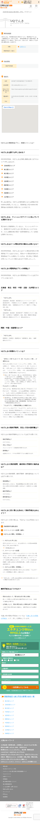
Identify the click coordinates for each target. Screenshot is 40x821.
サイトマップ (6, 791)
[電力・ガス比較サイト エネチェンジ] (6, 7)
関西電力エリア (9, 719)
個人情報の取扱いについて (17, 690)
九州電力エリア (9, 730)
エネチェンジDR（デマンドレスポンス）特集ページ (14, 759)
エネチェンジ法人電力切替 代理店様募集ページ (15, 771)
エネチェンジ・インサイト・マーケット (11, 761)
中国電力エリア (9, 722)
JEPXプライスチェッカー (31, 754)
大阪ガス (3, 757)
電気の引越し (34, 757)
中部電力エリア (9, 712)
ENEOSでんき (23, 747)
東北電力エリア (9, 708)
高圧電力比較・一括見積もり (15, 745)
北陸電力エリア (9, 715)
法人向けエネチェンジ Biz (9, 768)
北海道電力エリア (10, 704)
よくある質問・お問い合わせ (10, 786)
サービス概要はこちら (19, 637)
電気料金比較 (30, 749)
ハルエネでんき (5, 752)
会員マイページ (7, 776)
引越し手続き (27, 757)
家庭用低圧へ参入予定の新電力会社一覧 (19, 696)
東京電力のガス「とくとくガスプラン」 (11, 749)
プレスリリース (7, 774)
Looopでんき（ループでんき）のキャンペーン (12, 754)
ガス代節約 (20, 757)
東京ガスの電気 (5, 747)
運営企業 (5, 766)
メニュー (36, 7)
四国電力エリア (9, 726)
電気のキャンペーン (11, 757)
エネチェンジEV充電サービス (29, 761)
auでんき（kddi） (14, 747)
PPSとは (5, 794)
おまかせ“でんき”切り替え (30, 745)
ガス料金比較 (4, 745)
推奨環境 (5, 796)
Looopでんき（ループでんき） (17, 752)
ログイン (30, 7)
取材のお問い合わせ (8, 789)
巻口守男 (24, 749)
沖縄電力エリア (9, 733)
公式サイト (23, 46)
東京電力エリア (9, 701)
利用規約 (8, 690)
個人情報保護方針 (7, 784)
